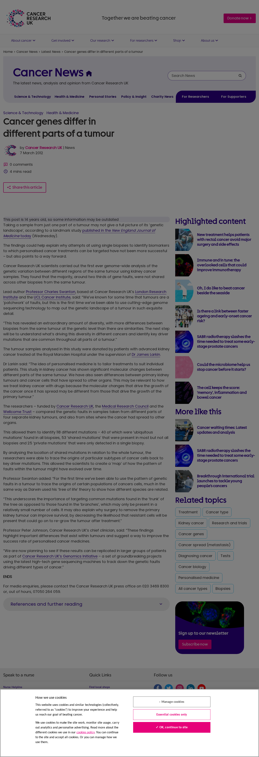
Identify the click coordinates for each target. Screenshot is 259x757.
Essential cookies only (171, 714)
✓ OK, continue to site (172, 727)
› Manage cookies (171, 702)
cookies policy (85, 732)
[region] (129, 723)
